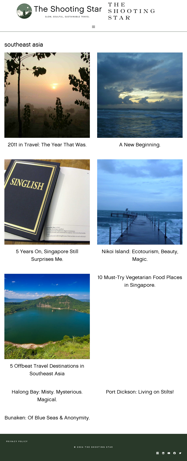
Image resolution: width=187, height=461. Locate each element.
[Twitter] (180, 453)
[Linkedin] (163, 453)
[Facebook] (174, 453)
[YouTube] (168, 453)
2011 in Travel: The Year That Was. (47, 145)
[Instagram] (157, 453)
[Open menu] (93, 27)
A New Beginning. (140, 145)
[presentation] (47, 95)
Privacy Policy (17, 441)
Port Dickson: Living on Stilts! (140, 392)
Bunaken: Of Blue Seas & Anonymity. (47, 418)
